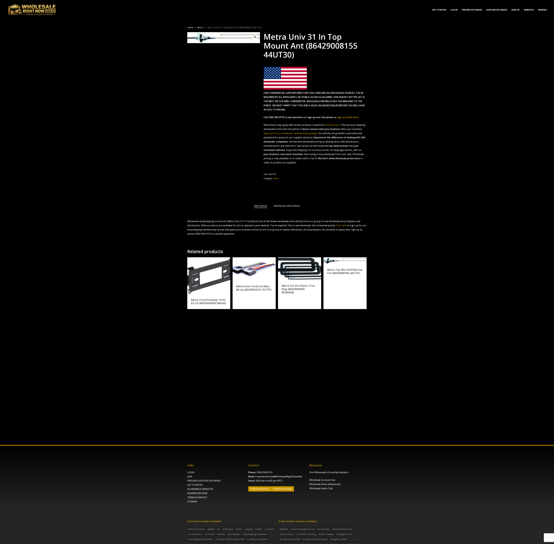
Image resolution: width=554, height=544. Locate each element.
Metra (200, 27)
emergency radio (338, 539)
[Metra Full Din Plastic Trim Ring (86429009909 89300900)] (299, 268)
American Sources (196, 529)
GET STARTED (195, 484)
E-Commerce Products (257, 539)
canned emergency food (302, 529)
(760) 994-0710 (265, 472)
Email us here (332, 124)
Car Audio (269, 529)
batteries (284, 529)
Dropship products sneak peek (230, 539)
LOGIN (190, 472)
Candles (258, 529)
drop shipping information (200, 539)
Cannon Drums (287, 534)
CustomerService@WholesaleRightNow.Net (278, 476)
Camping (248, 529)
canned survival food (342, 529)
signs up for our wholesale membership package (290, 133)
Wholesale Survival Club (322, 480)
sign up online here (348, 117)
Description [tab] (260, 205)
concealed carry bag (306, 534)
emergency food (344, 534)
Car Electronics (195, 534)
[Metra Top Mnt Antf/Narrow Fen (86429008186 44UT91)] (345, 260)
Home (190, 27)
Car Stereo (210, 534)
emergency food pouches (315, 539)
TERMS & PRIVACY (197, 497)
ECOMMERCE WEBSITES (200, 489)
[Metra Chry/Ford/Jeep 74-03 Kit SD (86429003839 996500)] (208, 275)
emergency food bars (290, 539)
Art (218, 529)
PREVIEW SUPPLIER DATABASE (204, 480)
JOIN (189, 476)
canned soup (323, 529)
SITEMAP (192, 501)
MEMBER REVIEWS (197, 493)
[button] (255, 37)
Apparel (211, 529)
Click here (341, 225)
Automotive (227, 529)
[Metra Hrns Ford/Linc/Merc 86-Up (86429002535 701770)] (254, 269)
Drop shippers (233, 534)
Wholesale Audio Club (321, 488)
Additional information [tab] (287, 205)
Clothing (221, 534)
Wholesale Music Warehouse (325, 484)
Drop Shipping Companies (255, 534)
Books (239, 529)
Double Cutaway (326, 534)
